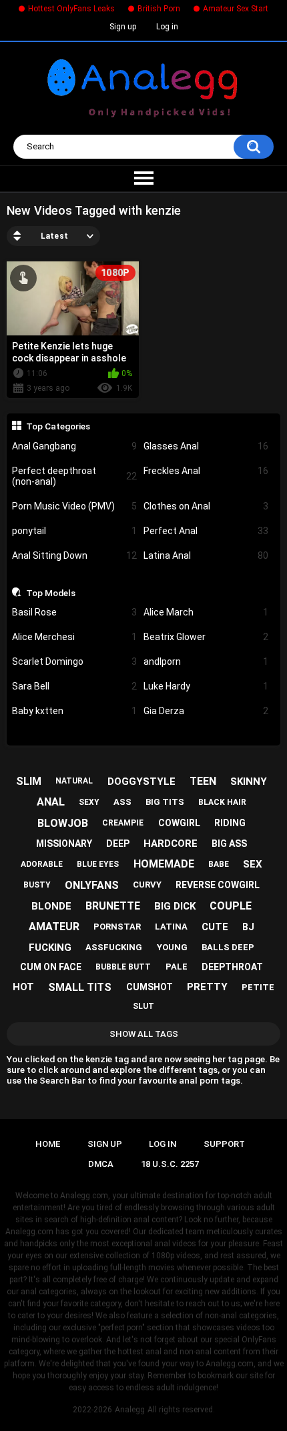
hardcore (171, 844)
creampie (123, 823)
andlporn (206, 661)
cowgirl (179, 823)
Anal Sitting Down (74, 555)
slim (28, 781)
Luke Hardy (206, 686)
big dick (175, 906)
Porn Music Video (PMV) (74, 506)
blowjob (62, 823)
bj (248, 927)
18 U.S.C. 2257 (170, 1164)
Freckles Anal (206, 470)
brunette (112, 906)
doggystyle (141, 782)
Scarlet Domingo (74, 661)
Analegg (130, 1409)
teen (203, 781)
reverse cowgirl (218, 885)
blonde (51, 906)
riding (230, 823)
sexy (89, 802)
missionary (64, 843)
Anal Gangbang (74, 446)
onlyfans (92, 885)
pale (177, 967)
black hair (222, 802)
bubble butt (123, 967)
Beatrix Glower (206, 636)
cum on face (50, 967)
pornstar (117, 927)
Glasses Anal (206, 446)
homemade (163, 864)
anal (51, 802)
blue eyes (98, 864)
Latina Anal (206, 555)
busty (37, 885)
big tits (165, 802)
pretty (207, 987)
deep (117, 843)
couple (231, 906)
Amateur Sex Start (235, 8)
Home (47, 1144)
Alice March (206, 612)
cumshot (149, 987)
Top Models (50, 592)
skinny (248, 782)
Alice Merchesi (74, 636)
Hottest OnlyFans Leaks (71, 8)
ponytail (74, 530)
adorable (42, 864)
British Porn (158, 8)
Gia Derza (206, 710)
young (172, 947)
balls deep (228, 947)
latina (171, 927)
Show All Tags (143, 1034)
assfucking (113, 947)
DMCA (100, 1164)
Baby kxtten (74, 710)
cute (215, 927)
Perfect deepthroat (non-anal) (74, 476)
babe (218, 864)
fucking (50, 948)
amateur (54, 926)
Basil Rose (74, 612)
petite (258, 987)
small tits (79, 987)
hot (23, 987)
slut (143, 1006)
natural (74, 781)
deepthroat (232, 967)
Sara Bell (74, 686)
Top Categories (58, 426)
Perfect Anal (206, 530)
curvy (147, 885)
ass (122, 802)
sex (252, 864)
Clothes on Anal (206, 506)
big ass (229, 843)
